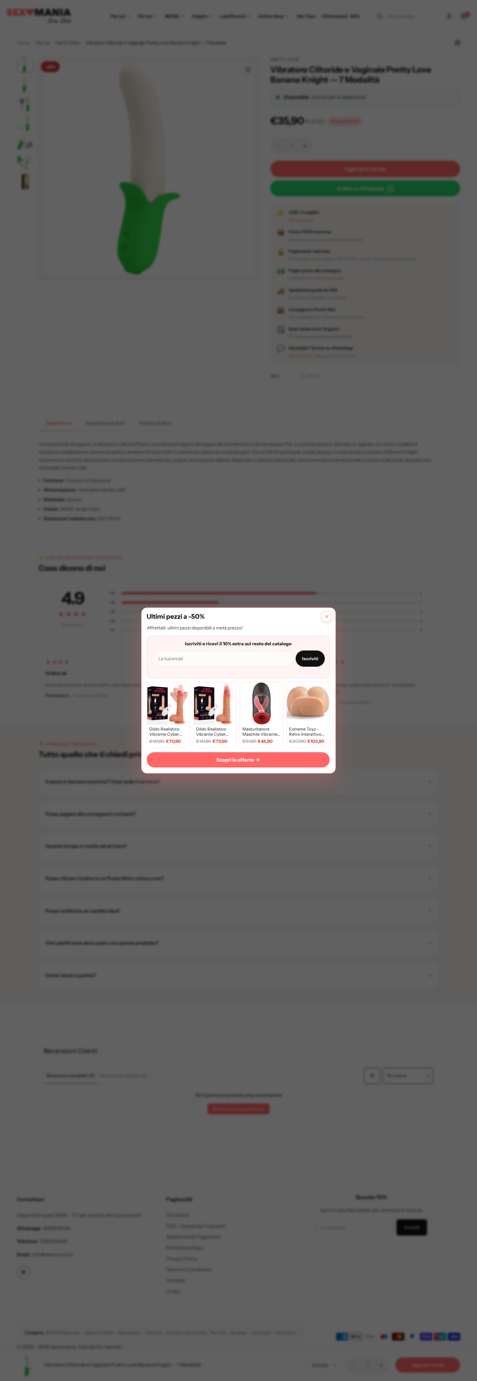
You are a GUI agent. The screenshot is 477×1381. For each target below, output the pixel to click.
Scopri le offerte (238, 760)
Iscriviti (310, 658)
